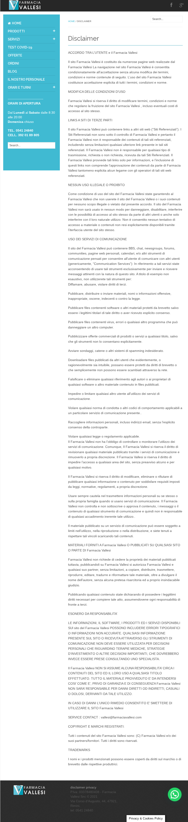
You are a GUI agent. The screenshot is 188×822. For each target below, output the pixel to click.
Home (16, 23)
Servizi (14, 39)
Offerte (15, 55)
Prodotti (16, 31)
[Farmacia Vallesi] (30, 790)
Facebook (171, 5)
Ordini (13, 63)
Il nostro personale (26, 79)
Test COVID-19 (20, 47)
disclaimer (77, 787)
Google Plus (182, 5)
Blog (12, 71)
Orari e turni (19, 87)
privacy (91, 787)
